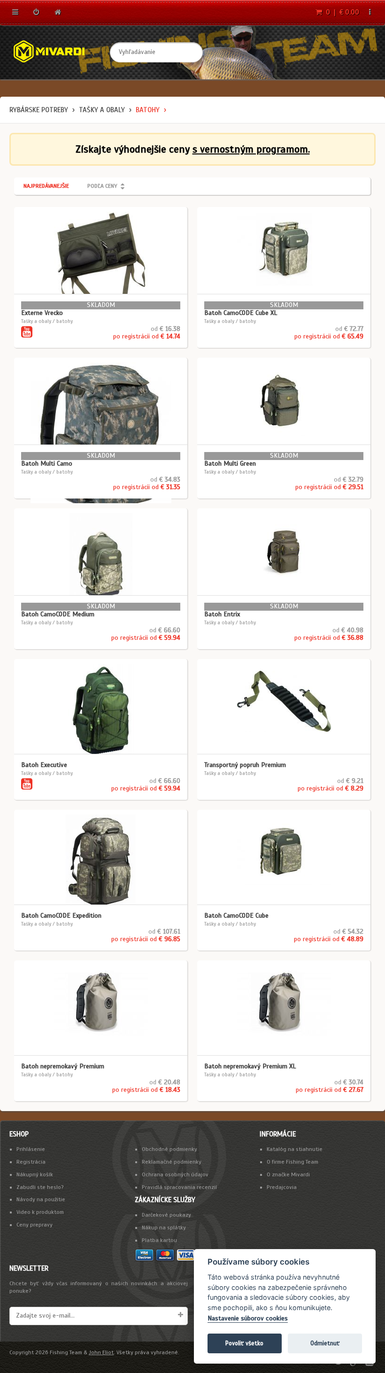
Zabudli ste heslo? (40, 1187)
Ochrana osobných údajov (175, 1174)
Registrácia (31, 1161)
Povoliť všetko (244, 1343)
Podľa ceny (102, 186)
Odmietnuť (324, 1343)
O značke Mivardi (288, 1174)
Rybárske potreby (38, 110)
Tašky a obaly (102, 110)
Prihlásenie (30, 1149)
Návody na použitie (40, 1199)
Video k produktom (40, 1212)
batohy (148, 110)
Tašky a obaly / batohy (47, 321)
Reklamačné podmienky (171, 1161)
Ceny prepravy (34, 1224)
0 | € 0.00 (341, 12)
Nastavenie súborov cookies (248, 1318)
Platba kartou (159, 1240)
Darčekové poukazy (166, 1215)
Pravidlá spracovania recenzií (179, 1187)
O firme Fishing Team (292, 1161)
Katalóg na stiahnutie (295, 1149)
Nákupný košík (34, 1174)
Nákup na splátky (164, 1227)
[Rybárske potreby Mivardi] (56, 52)
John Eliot (101, 1352)
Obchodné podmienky (169, 1149)
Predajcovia (282, 1187)
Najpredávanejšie (46, 186)
